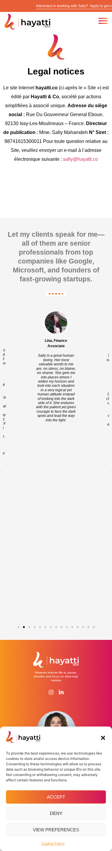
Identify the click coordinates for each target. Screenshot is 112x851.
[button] (103, 738)
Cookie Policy (53, 843)
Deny (56, 813)
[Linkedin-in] (61, 692)
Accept (56, 796)
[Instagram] (51, 692)
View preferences (56, 829)
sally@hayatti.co (80, 159)
